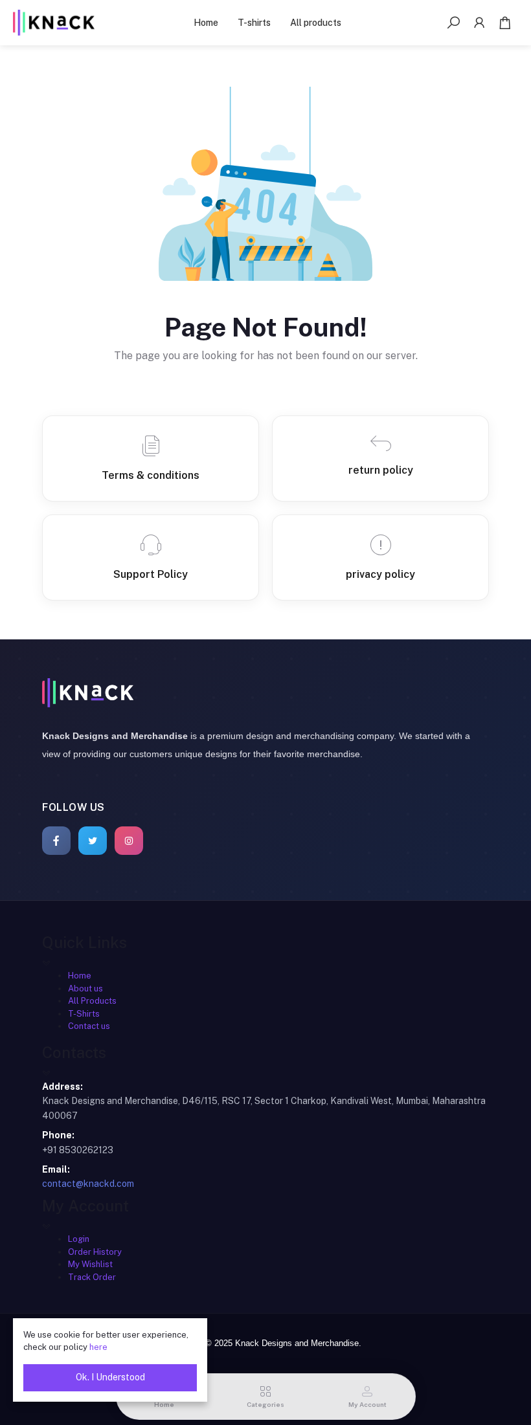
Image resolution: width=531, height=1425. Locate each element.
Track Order (92, 1277)
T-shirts (254, 22)
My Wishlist (90, 1264)
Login (78, 1239)
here (98, 1347)
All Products (92, 1001)
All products (315, 22)
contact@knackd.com (88, 1183)
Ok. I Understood (110, 1377)
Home (206, 22)
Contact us (89, 1026)
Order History (95, 1252)
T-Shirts (84, 1014)
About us (85, 988)
